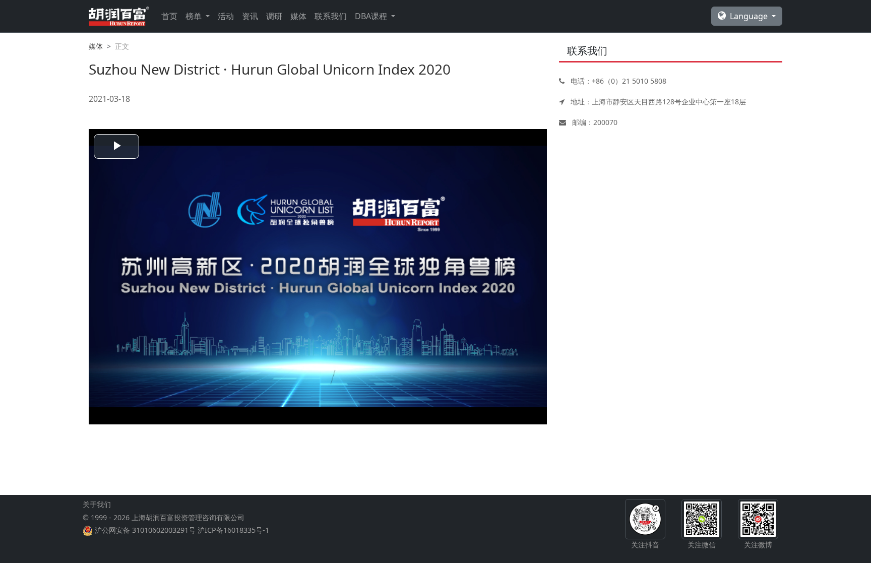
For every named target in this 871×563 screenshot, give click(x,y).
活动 (226, 16)
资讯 (250, 16)
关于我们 (97, 504)
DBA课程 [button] (372, 16)
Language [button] (750, 16)
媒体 (298, 16)
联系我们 (331, 16)
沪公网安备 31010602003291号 (145, 530)
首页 (169, 16)
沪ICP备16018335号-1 (233, 530)
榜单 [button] (194, 16)
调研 (274, 16)
